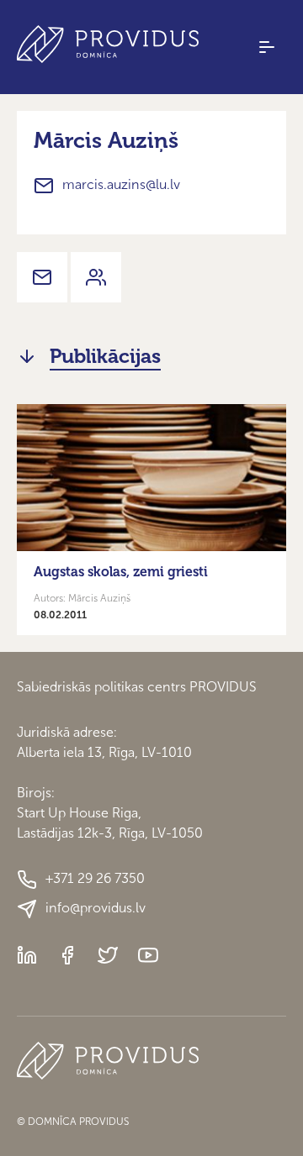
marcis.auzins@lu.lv (121, 184)
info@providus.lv (95, 908)
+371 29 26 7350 (95, 878)
